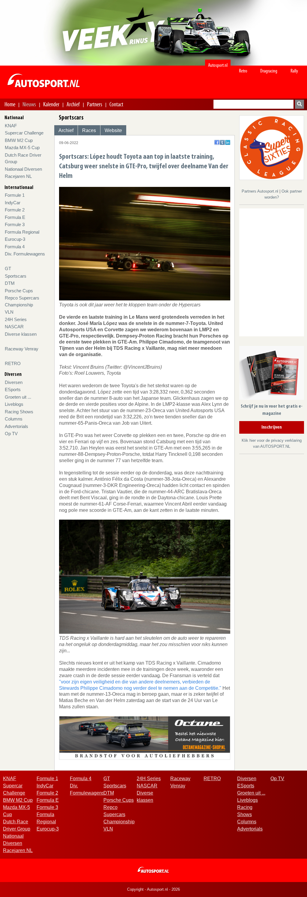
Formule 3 (15, 224)
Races (89, 130)
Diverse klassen (21, 334)
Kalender (51, 104)
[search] (299, 104)
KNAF (11, 125)
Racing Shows (19, 411)
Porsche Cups (19, 290)
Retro (243, 71)
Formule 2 (15, 209)
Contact (116, 104)
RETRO (13, 363)
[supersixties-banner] (272, 147)
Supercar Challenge (24, 132)
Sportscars (15, 276)
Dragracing (268, 71)
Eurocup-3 (15, 239)
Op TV (11, 433)
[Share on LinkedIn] (227, 142)
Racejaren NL (18, 176)
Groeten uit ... (18, 397)
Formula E (15, 217)
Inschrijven (271, 427)
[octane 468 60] (144, 737)
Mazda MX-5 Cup (22, 147)
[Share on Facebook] (216, 142)
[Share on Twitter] (222, 142)
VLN (9, 311)
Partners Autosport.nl (260, 191)
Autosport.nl (218, 65)
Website (113, 130)
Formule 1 (15, 195)
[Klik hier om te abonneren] (271, 374)
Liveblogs (14, 404)
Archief (73, 104)
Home (9, 104)
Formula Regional (22, 232)
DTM (10, 283)
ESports (13, 389)
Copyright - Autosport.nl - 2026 (153, 889)
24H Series (16, 319)
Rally (294, 71)
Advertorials (16, 426)
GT (8, 268)
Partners (94, 104)
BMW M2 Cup (19, 140)
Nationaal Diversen (23, 169)
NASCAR (14, 326)
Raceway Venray (21, 348)
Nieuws (29, 104)
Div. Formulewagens (25, 253)
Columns (13, 418)
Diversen (13, 382)
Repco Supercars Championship (119, 814)
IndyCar (12, 202)
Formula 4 (15, 246)
